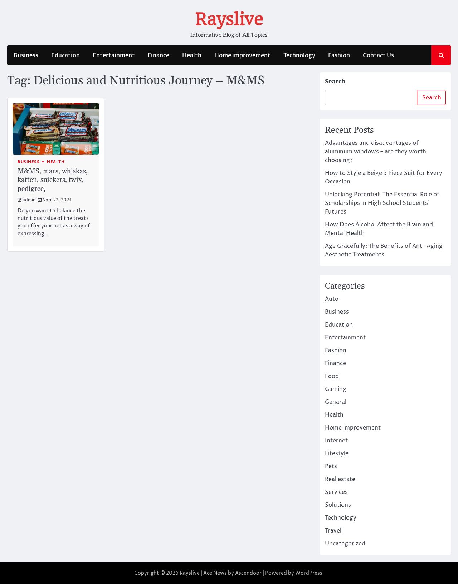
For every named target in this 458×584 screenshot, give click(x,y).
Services (336, 492)
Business (26, 55)
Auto (331, 299)
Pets (331, 466)
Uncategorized (345, 544)
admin (29, 200)
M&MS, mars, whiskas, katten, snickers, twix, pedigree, (53, 180)
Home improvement (242, 55)
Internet (336, 441)
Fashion (339, 55)
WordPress (308, 573)
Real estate (340, 479)
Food (332, 376)
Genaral (335, 402)
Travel (333, 531)
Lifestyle (337, 453)
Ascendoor (248, 573)
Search (335, 81)
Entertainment (114, 55)
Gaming (335, 389)
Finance (158, 55)
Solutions (338, 505)
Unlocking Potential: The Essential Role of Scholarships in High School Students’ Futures (382, 203)
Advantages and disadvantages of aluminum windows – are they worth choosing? (375, 151)
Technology (299, 55)
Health (191, 55)
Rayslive (229, 19)
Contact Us (378, 55)
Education (65, 55)
